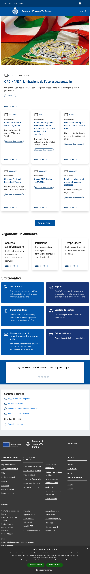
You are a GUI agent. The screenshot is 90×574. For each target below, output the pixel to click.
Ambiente (49, 486)
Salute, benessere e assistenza (53, 493)
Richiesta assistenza (31, 530)
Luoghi (70, 484)
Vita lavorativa (29, 474)
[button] (45, 570)
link (67, 560)
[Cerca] (85, 11)
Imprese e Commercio (32, 479)
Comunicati (13, 115)
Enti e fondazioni (8, 477)
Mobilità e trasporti (31, 487)
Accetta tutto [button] (36, 565)
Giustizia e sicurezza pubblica (53, 473)
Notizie (71, 115)
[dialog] (45, 560)
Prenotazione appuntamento (29, 513)
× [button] (87, 548)
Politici (4, 481)
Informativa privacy (53, 518)
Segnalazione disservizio (28, 520)
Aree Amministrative (9, 468)
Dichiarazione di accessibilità (51, 529)
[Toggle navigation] (4, 11)
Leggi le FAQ (28, 526)
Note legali (49, 522)
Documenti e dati (8, 493)
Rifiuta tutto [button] (54, 565)
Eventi (70, 488)
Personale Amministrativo (7, 487)
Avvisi (11, 75)
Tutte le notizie (44, 222)
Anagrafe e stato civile (32, 466)
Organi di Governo (8, 464)
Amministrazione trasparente (52, 513)
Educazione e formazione (50, 466)
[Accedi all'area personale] (80, 3)
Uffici (3, 472)
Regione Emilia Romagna (13, 3)
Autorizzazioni (51, 498)
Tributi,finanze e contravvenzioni (51, 481)
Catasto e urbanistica (31, 483)
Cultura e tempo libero (32, 470)
